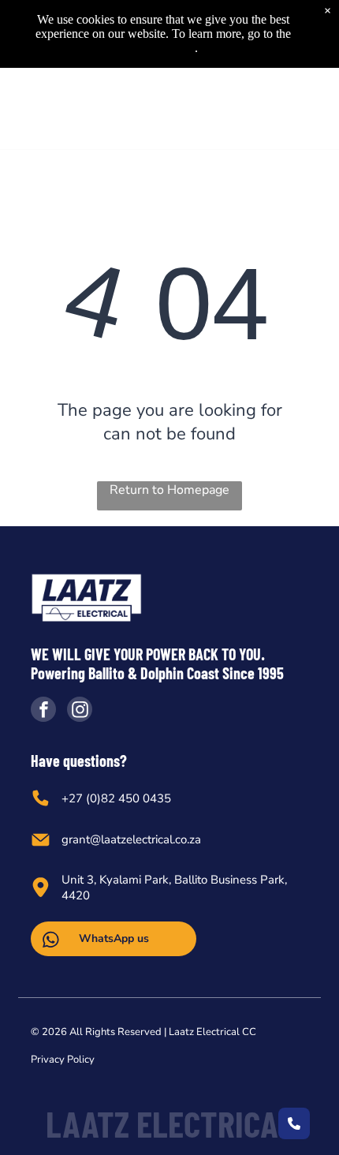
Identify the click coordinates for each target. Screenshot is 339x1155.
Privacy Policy (63, 1059)
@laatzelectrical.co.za (145, 839)
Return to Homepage (169, 490)
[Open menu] (307, 108)
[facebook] (43, 711)
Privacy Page (162, 47)
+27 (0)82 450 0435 (116, 798)
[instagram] (79, 711)
